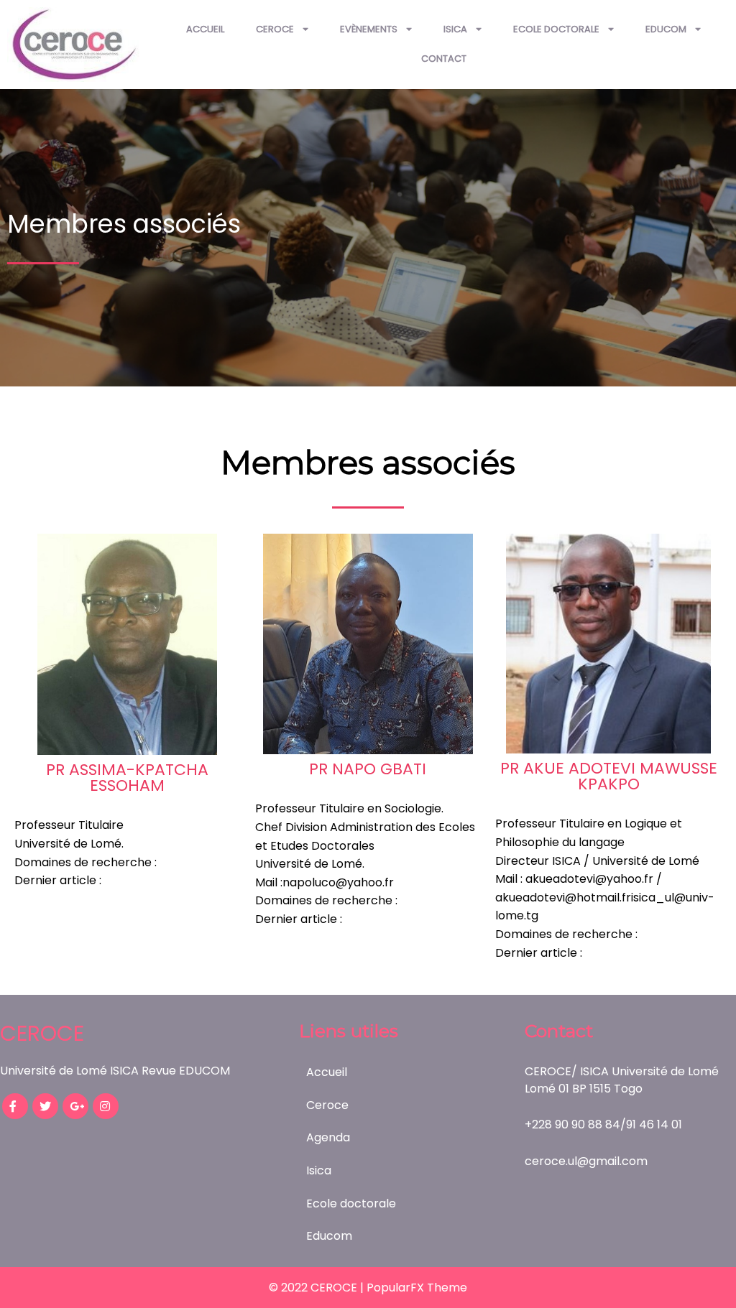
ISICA (455, 29)
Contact (443, 58)
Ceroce (275, 29)
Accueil (205, 29)
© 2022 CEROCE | (318, 1287)
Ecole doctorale (556, 29)
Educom (665, 29)
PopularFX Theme (417, 1287)
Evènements (368, 29)
